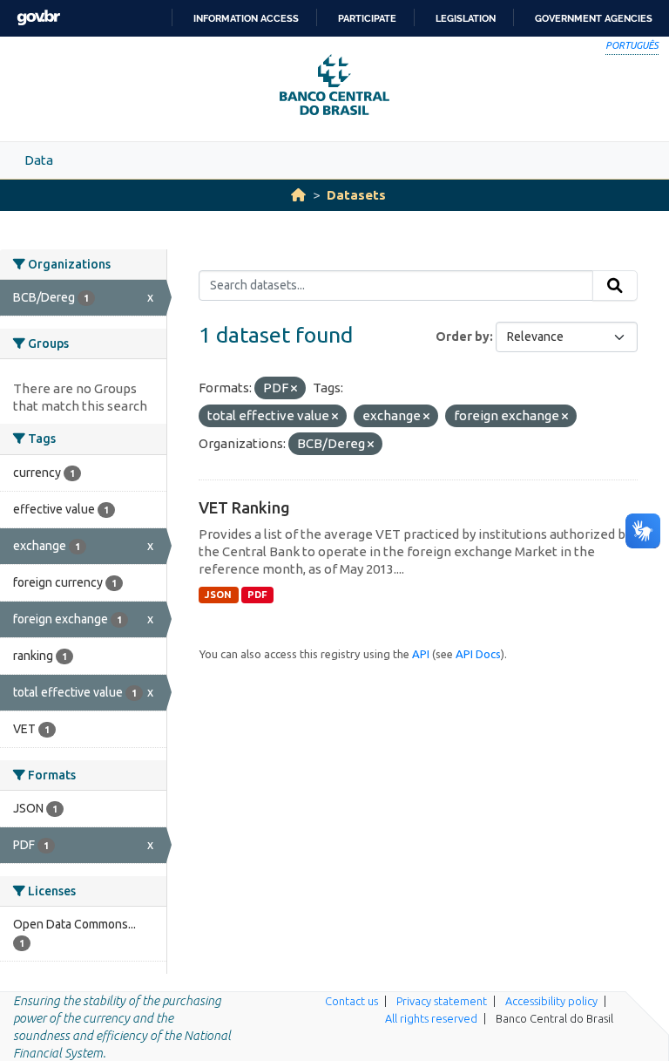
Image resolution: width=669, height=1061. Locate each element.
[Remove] (294, 389)
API (420, 654)
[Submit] (615, 286)
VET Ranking (244, 507)
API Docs (478, 654)
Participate (367, 18)
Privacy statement (441, 1001)
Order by (463, 336)
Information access (246, 18)
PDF (257, 594)
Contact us (351, 1001)
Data (38, 160)
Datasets (356, 194)
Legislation (466, 18)
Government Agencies (593, 18)
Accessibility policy (551, 1001)
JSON (218, 594)
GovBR (38, 18)
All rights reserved (431, 1018)
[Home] (298, 194)
